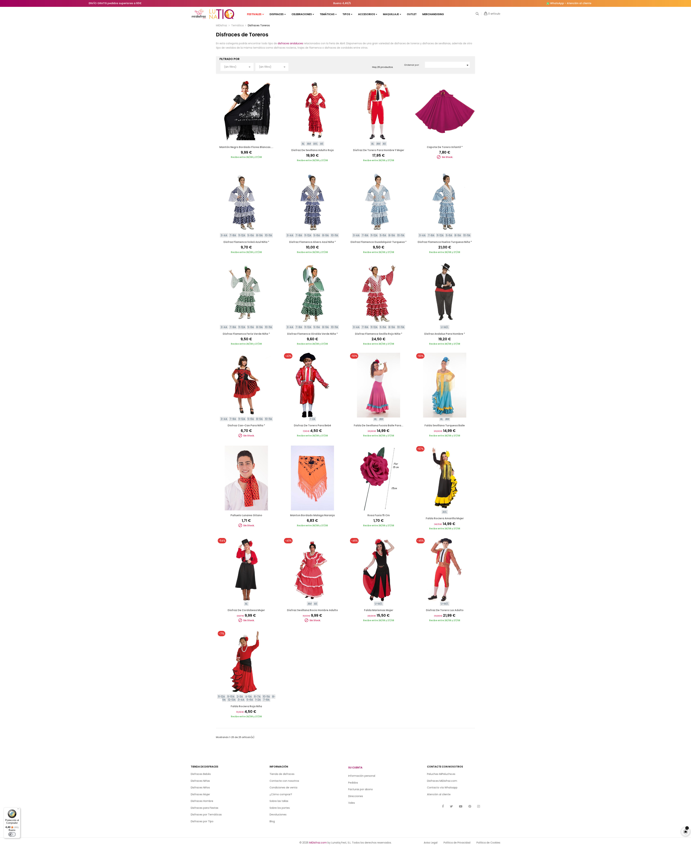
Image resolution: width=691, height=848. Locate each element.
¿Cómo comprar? (281, 794)
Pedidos (353, 782)
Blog (272, 821)
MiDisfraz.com (318, 842)
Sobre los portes (280, 808)
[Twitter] (451, 806)
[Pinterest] (469, 806)
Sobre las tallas (279, 801)
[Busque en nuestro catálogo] (477, 14)
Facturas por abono (360, 789)
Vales (351, 803)
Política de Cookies (488, 842)
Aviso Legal (430, 842)
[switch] (12, 834)
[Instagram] (478, 806)
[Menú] (18, 809)
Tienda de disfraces (282, 774)
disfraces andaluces (290, 43)
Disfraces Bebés (201, 774)
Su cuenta (355, 767)
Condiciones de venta (283, 787)
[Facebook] (443, 806)
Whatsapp (450, 787)
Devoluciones (278, 814)
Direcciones (355, 796)
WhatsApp (557, 3)
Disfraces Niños (200, 787)
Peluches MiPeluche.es (441, 774)
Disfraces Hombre (202, 801)
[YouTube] (460, 806)
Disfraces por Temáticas (206, 814)
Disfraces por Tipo (202, 821)
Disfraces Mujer (200, 794)
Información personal (361, 776)
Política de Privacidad (457, 842)
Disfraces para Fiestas (204, 808)
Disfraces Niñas (200, 781)
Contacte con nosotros (284, 781)
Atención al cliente (579, 3)
